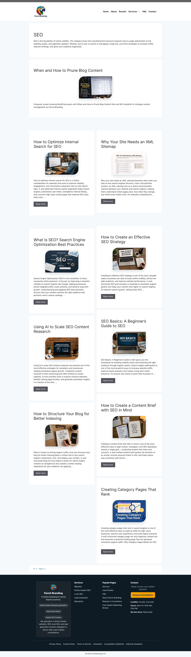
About (114, 11)
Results (122, 11)
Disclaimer (97, 644)
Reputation (78, 601)
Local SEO (78, 594)
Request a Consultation (112, 601)
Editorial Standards (134, 644)
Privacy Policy (55, 644)
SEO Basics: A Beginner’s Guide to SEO (123, 323)
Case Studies (107, 590)
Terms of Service (84, 644)
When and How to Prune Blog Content (68, 70)
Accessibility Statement (114, 644)
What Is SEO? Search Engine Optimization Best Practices (59, 242)
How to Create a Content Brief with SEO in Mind (128, 407)
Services (132, 11)
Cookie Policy (69, 644)
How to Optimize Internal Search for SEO (56, 144)
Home (106, 11)
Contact (152, 11)
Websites (78, 586)
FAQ (144, 11)
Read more (41, 204)
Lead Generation (81, 598)
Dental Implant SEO (82, 590)
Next (42, 569)
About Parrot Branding (111, 598)
